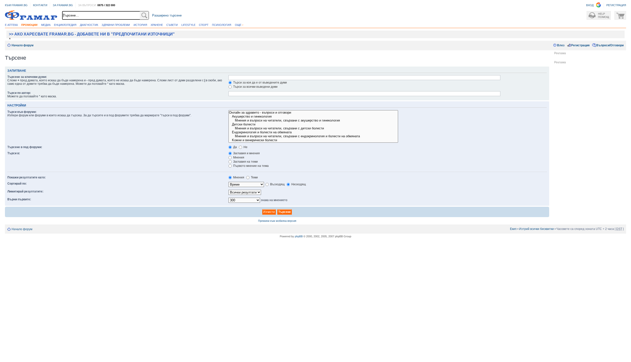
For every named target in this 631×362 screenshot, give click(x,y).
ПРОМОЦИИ (29, 24)
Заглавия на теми (245, 161)
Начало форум (23, 45)
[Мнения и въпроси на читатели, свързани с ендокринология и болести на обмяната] (313, 136)
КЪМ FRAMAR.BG (16, 5)
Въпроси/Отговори (610, 45)
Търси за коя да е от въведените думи (259, 82)
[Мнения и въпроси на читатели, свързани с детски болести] (313, 128)
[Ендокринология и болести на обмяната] (313, 132)
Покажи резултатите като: (26, 177)
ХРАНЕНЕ (157, 24)
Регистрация (580, 45)
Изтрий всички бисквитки (536, 229)
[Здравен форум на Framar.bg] (31, 15)
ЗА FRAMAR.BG (63, 5)
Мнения (238, 157)
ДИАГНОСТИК (89, 24)
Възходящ (277, 184)
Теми (254, 177)
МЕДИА (46, 24)
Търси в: (13, 153)
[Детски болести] (313, 124)
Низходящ (298, 184)
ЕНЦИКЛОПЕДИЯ (65, 24)
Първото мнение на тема (250, 166)
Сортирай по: (17, 183)
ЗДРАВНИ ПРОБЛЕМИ (116, 24)
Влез (560, 45)
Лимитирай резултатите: (25, 191)
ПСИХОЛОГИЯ (221, 24)
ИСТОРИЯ (140, 24)
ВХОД (590, 5)
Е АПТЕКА (11, 24)
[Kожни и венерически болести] (313, 140)
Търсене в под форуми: (24, 147)
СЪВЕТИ (172, 24)
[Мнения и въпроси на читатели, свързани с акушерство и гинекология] (313, 120)
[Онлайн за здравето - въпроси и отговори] (313, 113)
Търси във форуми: (21, 112)
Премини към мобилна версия (277, 220)
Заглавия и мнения (246, 153)
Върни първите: (19, 199)
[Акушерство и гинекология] (313, 117)
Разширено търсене (167, 15)
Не (245, 147)
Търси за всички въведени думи (255, 86)
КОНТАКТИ (40, 5)
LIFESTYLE (188, 24)
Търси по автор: (19, 93)
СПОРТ (204, 24)
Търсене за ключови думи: (27, 77)
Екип (513, 229)
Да (234, 147)
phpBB (299, 236)
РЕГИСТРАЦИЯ (616, 5)
